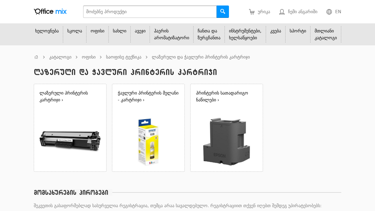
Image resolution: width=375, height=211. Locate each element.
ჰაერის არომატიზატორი (171, 34)
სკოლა (74, 31)
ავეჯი (140, 31)
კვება (275, 31)
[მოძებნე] (223, 11)
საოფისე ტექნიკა (123, 57)
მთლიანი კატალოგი (326, 34)
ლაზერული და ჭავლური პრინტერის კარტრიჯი (201, 57)
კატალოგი (60, 57)
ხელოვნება (47, 31)
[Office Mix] (50, 11)
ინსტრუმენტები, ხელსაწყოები (245, 34)
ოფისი (97, 31)
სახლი (119, 31)
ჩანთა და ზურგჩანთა (209, 34)
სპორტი (298, 31)
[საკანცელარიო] (36, 57)
